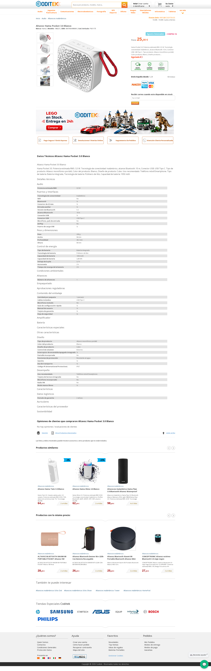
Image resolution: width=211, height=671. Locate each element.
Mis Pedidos (149, 642)
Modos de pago (151, 647)
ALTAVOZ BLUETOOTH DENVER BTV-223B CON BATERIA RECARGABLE (87, 563)
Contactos (41, 644)
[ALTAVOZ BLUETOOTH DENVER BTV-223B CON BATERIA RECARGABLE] (88, 538)
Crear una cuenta (80, 642)
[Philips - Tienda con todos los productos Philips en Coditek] (48, 619)
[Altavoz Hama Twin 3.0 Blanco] (53, 471)
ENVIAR (135, 103)
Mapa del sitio (79, 650)
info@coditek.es (167, 17)
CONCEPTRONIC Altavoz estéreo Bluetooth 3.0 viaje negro (156, 557)
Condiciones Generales (46, 647)
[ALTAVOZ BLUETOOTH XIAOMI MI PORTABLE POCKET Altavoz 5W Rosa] (53, 538)
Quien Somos (42, 642)
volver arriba (170, 433)
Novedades (113, 642)
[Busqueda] (124, 5)
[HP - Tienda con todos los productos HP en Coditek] (42, 611)
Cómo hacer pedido (81, 644)
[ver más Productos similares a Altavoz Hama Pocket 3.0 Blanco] (173, 448)
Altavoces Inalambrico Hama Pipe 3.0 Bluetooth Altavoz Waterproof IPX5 (122, 490)
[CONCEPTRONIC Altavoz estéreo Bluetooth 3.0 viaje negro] (158, 538)
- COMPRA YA (162, 34)
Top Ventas (113, 644)
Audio (44, 18)
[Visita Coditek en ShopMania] (80, 656)
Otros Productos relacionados (65, 433)
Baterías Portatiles (116, 650)
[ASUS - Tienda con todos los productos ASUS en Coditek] (101, 611)
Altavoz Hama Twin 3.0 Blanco (51, 489)
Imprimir (45, 433)
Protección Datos (44, 650)
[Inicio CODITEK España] (52, 3)
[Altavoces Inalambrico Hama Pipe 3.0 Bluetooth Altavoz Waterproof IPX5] (123, 471)
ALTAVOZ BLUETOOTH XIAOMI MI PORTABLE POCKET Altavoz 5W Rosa (52, 557)
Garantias (148, 650)
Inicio (38, 18)
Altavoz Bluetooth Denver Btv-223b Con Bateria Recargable (88, 557)
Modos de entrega (152, 644)
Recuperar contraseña (82, 647)
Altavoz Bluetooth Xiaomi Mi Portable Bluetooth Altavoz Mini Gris (121, 557)
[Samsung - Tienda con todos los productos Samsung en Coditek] (61, 611)
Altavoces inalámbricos (57, 18)
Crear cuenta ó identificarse (140, 4)
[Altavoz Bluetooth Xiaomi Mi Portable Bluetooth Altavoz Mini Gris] (123, 538)
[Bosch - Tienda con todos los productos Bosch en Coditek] (151, 611)
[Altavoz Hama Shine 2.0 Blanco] (88, 471)
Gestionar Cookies (116, 655)
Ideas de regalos (116, 647)
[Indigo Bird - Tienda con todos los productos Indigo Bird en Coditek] (133, 611)
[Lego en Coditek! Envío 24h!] (105, 122)
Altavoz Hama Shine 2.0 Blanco (86, 489)
